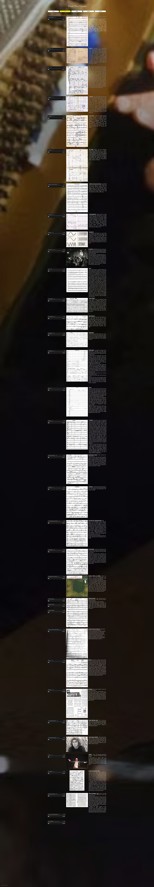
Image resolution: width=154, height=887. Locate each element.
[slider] (64, 19)
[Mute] (63, 19)
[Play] (48, 19)
